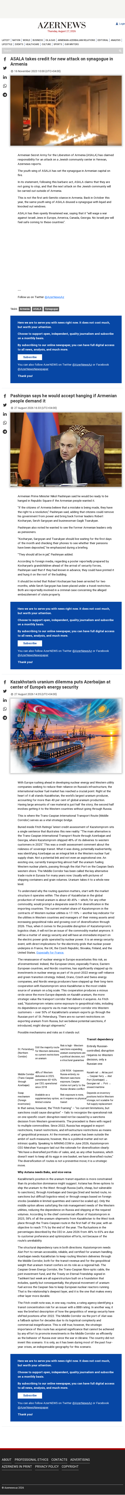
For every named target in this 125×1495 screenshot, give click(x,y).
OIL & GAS (50, 40)
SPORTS (58, 44)
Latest (6, 40)
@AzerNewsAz (54, 297)
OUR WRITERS (72, 44)
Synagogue (51, 309)
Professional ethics (31, 1460)
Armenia (25, 309)
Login (122, 23)
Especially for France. (50, 952)
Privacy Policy (47, 1466)
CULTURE (46, 44)
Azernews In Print (17, 1466)
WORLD (26, 40)
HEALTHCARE (32, 44)
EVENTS (19, 44)
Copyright (70, 1466)
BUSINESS (38, 40)
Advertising (80, 1460)
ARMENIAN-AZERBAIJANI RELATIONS (76, 40)
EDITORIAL (103, 40)
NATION (16, 40)
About (7, 1460)
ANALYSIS (115, 40)
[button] (5, 59)
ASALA (37, 309)
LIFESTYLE (7, 44)
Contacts (59, 1460)
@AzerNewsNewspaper (33, 369)
